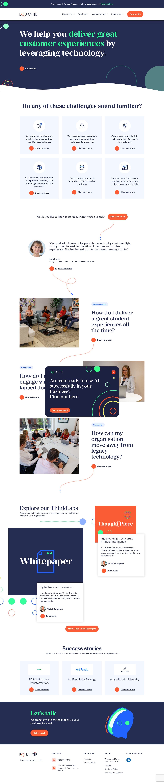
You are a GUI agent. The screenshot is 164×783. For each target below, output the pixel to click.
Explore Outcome (63, 268)
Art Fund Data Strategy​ (82, 679)
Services (82, 14)
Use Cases (67, 14)
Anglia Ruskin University (124, 679)
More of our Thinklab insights (82, 628)
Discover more (42, 148)
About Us (87, 759)
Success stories (90, 763)
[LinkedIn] (128, 761)
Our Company (99, 14)
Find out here (107, 4)
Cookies (108, 765)
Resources (116, 14)
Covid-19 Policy (111, 769)
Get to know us (117, 216)
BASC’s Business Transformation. (39, 681)
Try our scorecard (60, 410)
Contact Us (135, 14)
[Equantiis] (28, 14)
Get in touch (39, 733)
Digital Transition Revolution (56, 587)
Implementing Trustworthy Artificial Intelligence (117, 540)
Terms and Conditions (114, 773)
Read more (51, 616)
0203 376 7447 (63, 760)
